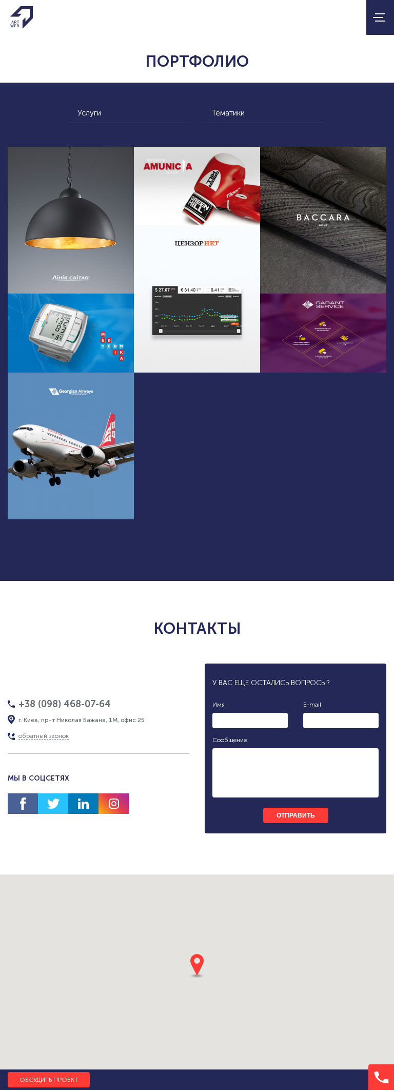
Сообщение (229, 740)
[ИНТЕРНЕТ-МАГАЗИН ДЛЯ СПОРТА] (197, 186)
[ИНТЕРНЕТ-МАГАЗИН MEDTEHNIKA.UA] (71, 333)
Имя (218, 704)
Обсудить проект (48, 1079)
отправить (296, 815)
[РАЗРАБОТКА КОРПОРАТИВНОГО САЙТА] (323, 333)
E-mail (312, 704)
